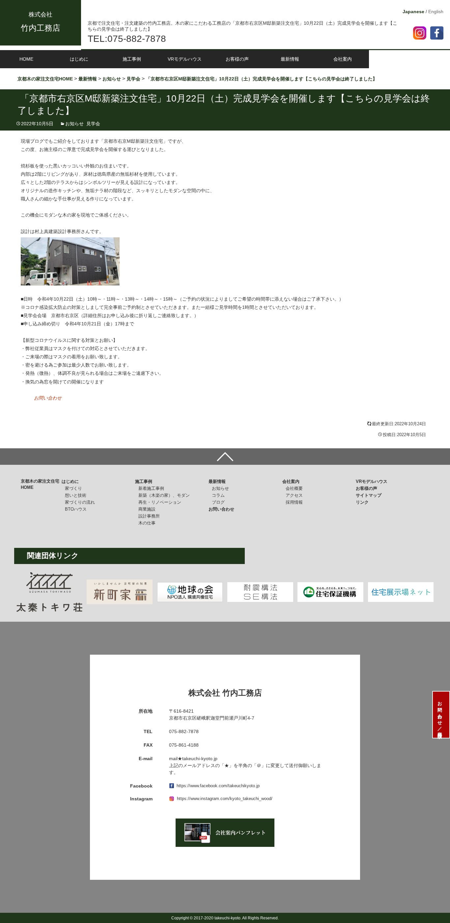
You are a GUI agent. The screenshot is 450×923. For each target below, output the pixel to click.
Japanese (413, 11)
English (435, 11)
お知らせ (74, 123)
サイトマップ (368, 495)
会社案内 (342, 59)
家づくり (73, 488)
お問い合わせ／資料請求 (439, 714)
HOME (26, 59)
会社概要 (294, 488)
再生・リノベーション (159, 502)
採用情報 (294, 502)
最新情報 (290, 59)
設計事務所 (149, 516)
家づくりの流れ (80, 502)
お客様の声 (237, 59)
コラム (218, 495)
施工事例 (132, 59)
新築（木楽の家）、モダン (164, 495)
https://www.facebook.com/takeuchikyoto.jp (218, 785)
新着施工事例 (151, 488)
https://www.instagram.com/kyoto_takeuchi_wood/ (224, 798)
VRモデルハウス (185, 59)
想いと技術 (75, 495)
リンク (362, 502)
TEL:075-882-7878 (127, 39)
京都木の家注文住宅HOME (40, 484)
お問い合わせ (48, 398)
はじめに (79, 59)
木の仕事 (146, 523)
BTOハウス (76, 509)
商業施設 (146, 509)
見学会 (93, 123)
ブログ (218, 502)
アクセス (294, 495)
